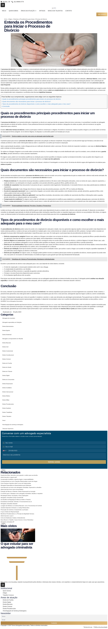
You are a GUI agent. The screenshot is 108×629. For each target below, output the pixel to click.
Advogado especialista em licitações (12, 322)
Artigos (10, 19)
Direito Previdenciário (8, 404)
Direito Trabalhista (7, 412)
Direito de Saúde (6, 367)
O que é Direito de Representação (10, 511)
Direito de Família (7, 363)
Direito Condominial (7, 351)
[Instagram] (3, 5)
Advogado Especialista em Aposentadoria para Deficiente (16, 485)
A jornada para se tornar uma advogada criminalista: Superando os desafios (21, 487)
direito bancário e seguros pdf (9, 477)
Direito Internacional (7, 392)
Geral (3, 420)
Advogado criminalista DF (7, 522)
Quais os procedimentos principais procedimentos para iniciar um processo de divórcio (31, 99)
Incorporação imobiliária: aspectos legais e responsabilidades (17, 479)
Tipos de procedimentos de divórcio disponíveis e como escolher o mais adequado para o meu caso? (36, 104)
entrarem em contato (51, 304)
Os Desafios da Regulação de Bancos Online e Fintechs (16, 499)
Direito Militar (5, 400)
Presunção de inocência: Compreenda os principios (14, 509)
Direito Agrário (6, 330)
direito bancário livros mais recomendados (12, 489)
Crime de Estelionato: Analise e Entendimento (13, 517)
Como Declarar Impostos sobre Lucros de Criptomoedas (16, 483)
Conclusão (6, 106)
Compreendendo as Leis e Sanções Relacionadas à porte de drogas (19, 481)
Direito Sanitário (6, 408)
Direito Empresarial (7, 383)
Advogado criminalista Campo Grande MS (12, 497)
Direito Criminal (6, 359)
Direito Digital (5, 375)
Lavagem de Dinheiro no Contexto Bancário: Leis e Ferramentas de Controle (21, 505)
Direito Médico (6, 396)
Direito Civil (5, 346)
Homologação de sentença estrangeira (12, 424)
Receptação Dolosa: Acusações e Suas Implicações (14, 495)
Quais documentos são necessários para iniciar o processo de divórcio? (26, 101)
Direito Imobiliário (7, 387)
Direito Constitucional (8, 355)
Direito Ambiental (6, 334)
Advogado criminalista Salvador (9, 503)
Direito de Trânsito (7, 371)
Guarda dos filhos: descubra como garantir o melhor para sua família (19, 475)
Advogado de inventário (8, 318)
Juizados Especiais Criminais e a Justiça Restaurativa (15, 507)
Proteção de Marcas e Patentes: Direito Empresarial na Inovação (18, 491)
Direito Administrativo (8, 326)
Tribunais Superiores (7, 428)
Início (5, 19)
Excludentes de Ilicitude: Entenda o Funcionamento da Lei (16, 501)
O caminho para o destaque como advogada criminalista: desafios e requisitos (22, 493)
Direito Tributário (6, 416)
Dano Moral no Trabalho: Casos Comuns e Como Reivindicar (17, 520)
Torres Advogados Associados (14, 301)
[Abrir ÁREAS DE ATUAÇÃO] (35, 11)
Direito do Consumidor (8, 379)
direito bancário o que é (7, 515)
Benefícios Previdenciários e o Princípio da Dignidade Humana (17, 513)
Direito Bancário (6, 342)
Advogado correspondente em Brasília (12, 338)
